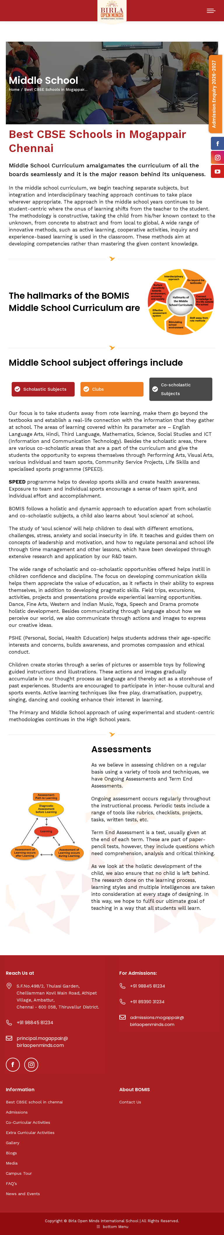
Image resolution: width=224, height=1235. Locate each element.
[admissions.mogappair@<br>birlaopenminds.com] (122, 1017)
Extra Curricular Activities (30, 1132)
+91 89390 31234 (147, 1002)
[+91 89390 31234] (122, 1001)
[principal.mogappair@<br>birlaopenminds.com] (9, 1038)
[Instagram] (31, 1065)
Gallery (12, 1142)
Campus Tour (19, 1173)
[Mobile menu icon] (211, 10)
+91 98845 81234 (35, 1022)
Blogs (11, 1153)
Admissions (17, 1112)
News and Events (23, 1193)
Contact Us (130, 1102)
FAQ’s (11, 1183)
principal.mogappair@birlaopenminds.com (42, 1042)
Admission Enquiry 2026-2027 (214, 94)
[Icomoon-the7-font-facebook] (13, 1065)
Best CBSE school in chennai (34, 1102)
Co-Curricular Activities (28, 1122)
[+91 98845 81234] (9, 1022)
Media (12, 1163)
